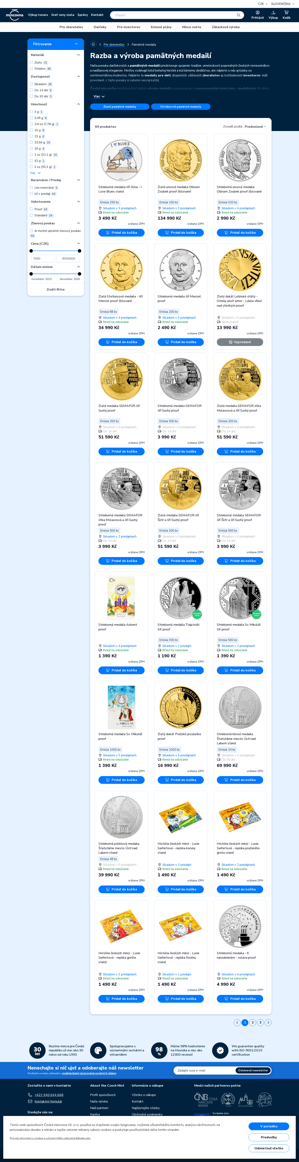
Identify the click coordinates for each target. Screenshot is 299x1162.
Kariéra (95, 1114)
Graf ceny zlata (62, 15)
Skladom (43, 84)
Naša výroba (99, 1101)
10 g (39, 130)
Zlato (40, 63)
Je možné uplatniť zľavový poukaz (56, 233)
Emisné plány (161, 27)
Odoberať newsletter (253, 1070)
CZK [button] (261, 4)
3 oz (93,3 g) (44, 167)
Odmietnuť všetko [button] (269, 1148)
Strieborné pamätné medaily (180, 107)
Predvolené (254, 126)
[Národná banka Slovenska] (264, 1100)
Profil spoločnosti (103, 1095)
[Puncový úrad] (245, 1100)
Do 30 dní (42, 96)
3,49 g (40, 118)
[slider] (31, 250)
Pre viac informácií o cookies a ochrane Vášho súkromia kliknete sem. (50, 1138)
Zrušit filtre (56, 289)
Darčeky (100, 27)
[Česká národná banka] (206, 1100)
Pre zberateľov (71, 27)
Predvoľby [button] (269, 1137)
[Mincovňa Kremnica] (228, 1100)
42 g (39, 161)
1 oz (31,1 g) (45, 155)
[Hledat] (238, 15)
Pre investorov (128, 27)
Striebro (42, 69)
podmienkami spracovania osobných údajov (89, 1073)
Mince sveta (191, 27)
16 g (39, 148)
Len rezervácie (45, 188)
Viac (33, 173)
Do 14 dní (42, 90)
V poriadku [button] (268, 1126)
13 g (39, 136)
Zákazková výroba (226, 27)
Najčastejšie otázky (146, 1108)
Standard (43, 215)
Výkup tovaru (38, 15)
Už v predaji (44, 194)
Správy (82, 15)
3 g (38, 112)
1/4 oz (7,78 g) (46, 124)
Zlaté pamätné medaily (119, 107)
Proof (40, 209)
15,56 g (42, 142)
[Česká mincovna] (14, 15)
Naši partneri (99, 1108)
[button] (282, 4)
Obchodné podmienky (147, 1114)
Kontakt (97, 15)
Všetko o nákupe (144, 1095)
